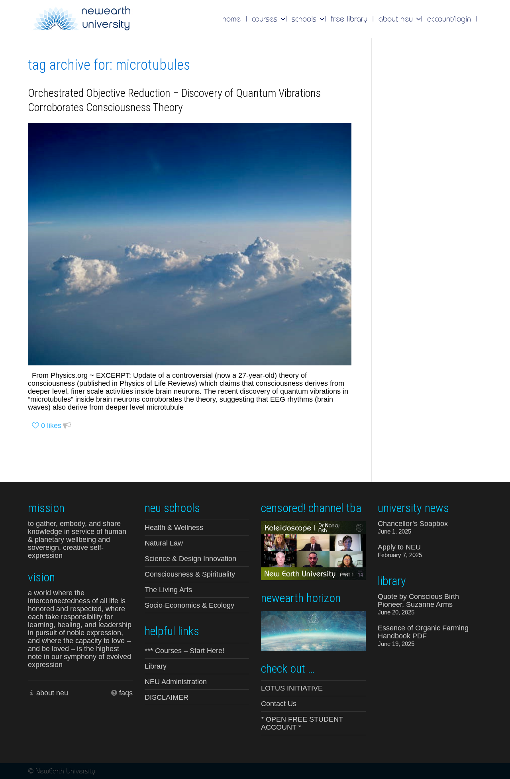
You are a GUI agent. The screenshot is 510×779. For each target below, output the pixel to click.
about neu (52, 693)
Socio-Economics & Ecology (189, 605)
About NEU (397, 19)
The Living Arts (168, 590)
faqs (126, 693)
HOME (231, 19)
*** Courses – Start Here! (184, 651)
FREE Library (349, 19)
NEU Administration (176, 682)
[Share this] (67, 425)
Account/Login (449, 19)
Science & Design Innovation (190, 559)
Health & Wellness (174, 528)
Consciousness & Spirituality (190, 574)
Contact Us (278, 704)
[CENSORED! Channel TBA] (313, 550)
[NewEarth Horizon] (313, 630)
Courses (266, 19)
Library (156, 666)
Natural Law (164, 543)
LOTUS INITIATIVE (292, 688)
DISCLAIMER (166, 697)
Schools (305, 19)
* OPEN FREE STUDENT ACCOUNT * (302, 723)
